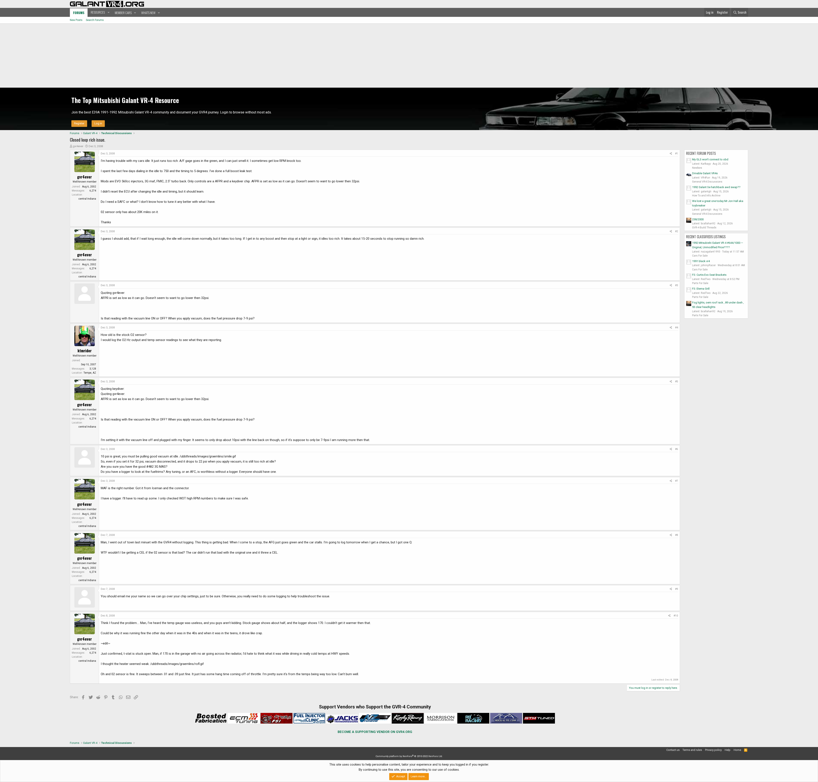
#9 (676, 589)
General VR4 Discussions (707, 181)
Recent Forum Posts (701, 153)
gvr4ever (78, 146)
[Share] (671, 153)
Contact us (673, 750)
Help (727, 750)
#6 (676, 449)
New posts (76, 20)
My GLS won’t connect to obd (710, 159)
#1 (676, 153)
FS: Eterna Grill (701, 288)
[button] (100, 12)
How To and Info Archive (706, 195)
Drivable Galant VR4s (705, 173)
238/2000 (698, 219)
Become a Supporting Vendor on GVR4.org (375, 732)
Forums (78, 12)
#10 (676, 615)
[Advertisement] (409, 56)
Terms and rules (692, 750)
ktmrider (85, 350)
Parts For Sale (700, 283)
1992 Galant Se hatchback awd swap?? (716, 187)
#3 (676, 285)
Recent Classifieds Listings (706, 236)
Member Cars (123, 12)
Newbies (697, 167)
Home (737, 750)
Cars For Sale (700, 255)
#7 (676, 480)
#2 (676, 231)
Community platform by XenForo (409, 756)
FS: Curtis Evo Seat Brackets (709, 274)
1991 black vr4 (701, 261)
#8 (676, 535)
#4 (676, 327)
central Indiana (87, 198)
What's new (148, 12)
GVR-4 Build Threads (704, 227)
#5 (676, 381)
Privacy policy (713, 750)
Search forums (95, 20)
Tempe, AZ (90, 372)
